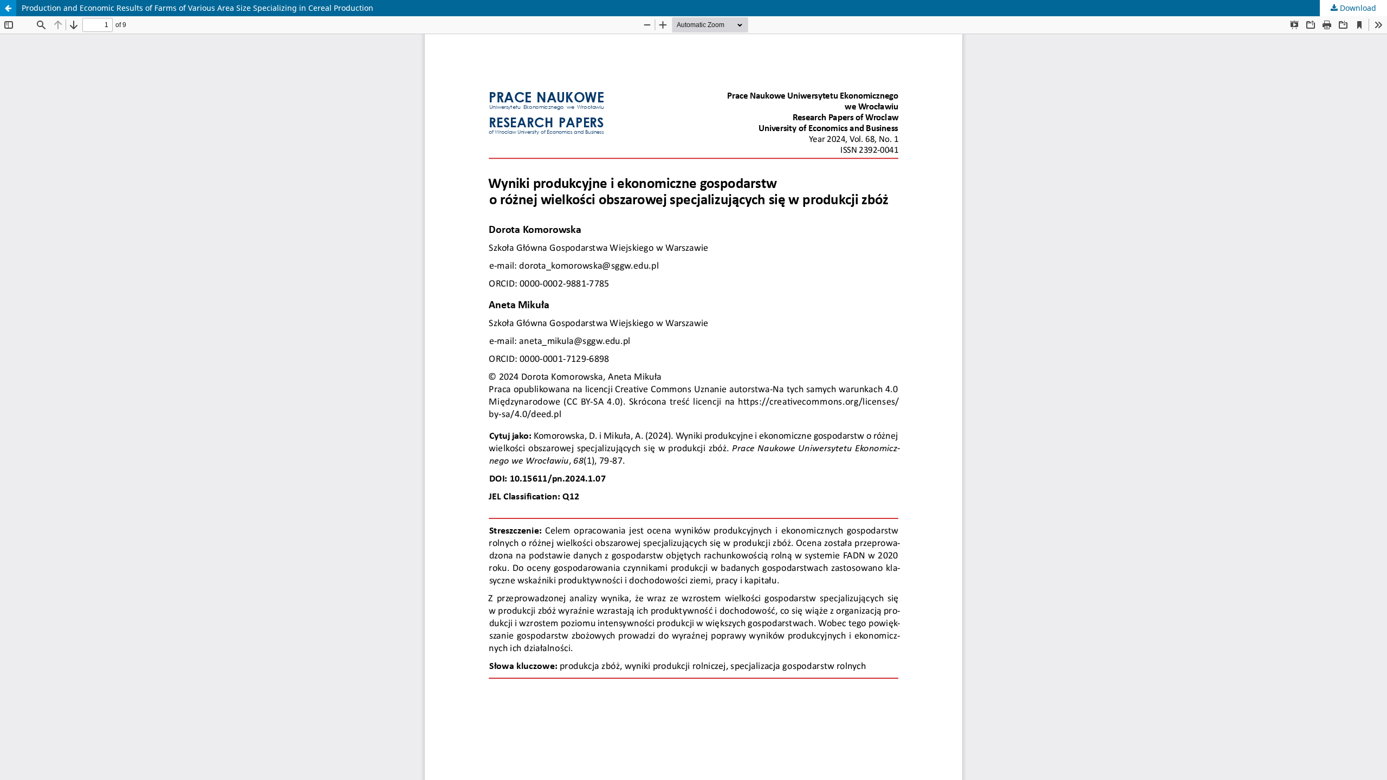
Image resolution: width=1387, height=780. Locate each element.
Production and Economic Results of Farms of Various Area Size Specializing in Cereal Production (197, 8)
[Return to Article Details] (8, 8)
